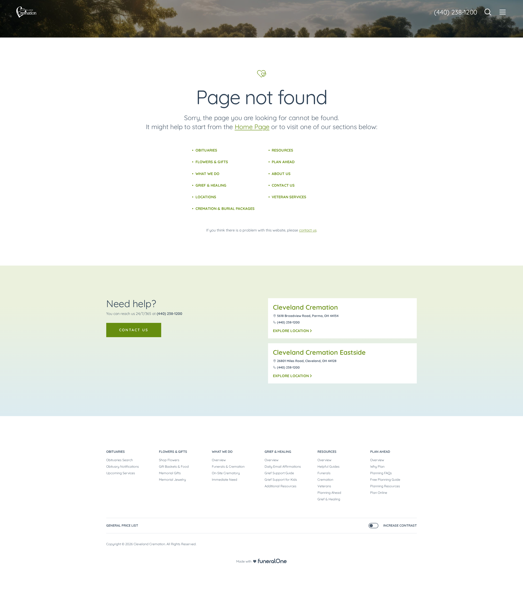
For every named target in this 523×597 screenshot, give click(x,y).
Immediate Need (224, 479)
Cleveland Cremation (305, 307)
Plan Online (378, 493)
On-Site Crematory (226, 473)
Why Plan (377, 466)
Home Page (252, 127)
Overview (219, 460)
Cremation (325, 479)
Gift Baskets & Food (174, 466)
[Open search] (488, 12)
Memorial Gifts (170, 473)
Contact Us (283, 185)
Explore (291, 330)
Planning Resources (385, 486)
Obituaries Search (119, 460)
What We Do (207, 173)
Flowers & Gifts (212, 161)
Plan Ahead (283, 161)
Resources (282, 150)
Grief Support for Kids (281, 479)
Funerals (324, 473)
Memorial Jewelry (172, 479)
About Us (281, 173)
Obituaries (206, 150)
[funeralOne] (272, 561)
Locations (206, 197)
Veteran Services (289, 197)
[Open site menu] (502, 12)
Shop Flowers (169, 460)
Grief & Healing (211, 185)
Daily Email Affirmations (283, 466)
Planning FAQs (381, 473)
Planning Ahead (329, 493)
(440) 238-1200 (455, 12)
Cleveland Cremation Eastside (319, 352)
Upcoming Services (120, 473)
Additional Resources (280, 486)
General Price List (122, 525)
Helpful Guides (328, 466)
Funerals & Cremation (228, 466)
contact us (307, 230)
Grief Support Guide (279, 473)
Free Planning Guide (385, 479)
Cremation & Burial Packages (225, 208)
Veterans (324, 486)
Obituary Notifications (122, 466)
